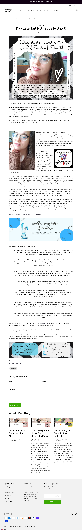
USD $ (74, 5)
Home (10, 19)
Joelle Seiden (13, 368)
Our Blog (56, 10)
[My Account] (70, 10)
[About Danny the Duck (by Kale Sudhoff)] (63, 422)
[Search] (65, 10)
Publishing (22, 10)
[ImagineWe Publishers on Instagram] (70, 5)
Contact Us (7, 490)
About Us (46, 10)
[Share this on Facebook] (13, 363)
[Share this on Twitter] (10, 363)
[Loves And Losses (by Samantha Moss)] (18, 422)
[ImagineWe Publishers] (8, 10)
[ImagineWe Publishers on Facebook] (66, 5)
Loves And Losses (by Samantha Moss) (18, 433)
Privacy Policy (8, 495)
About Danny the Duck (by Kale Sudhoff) (62, 433)
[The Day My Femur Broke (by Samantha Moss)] (41, 422)
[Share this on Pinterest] (17, 363)
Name (11, 381)
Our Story (16, 19)
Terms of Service (9, 501)
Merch (38, 10)
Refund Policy (8, 498)
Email (44, 381)
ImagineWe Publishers (15, 526)
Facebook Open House (41, 323)
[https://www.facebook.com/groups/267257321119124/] (41, 241)
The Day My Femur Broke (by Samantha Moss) (40, 433)
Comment (12, 389)
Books (30, 10)
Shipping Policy (9, 492)
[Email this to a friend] (20, 363)
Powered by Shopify (29, 526)
